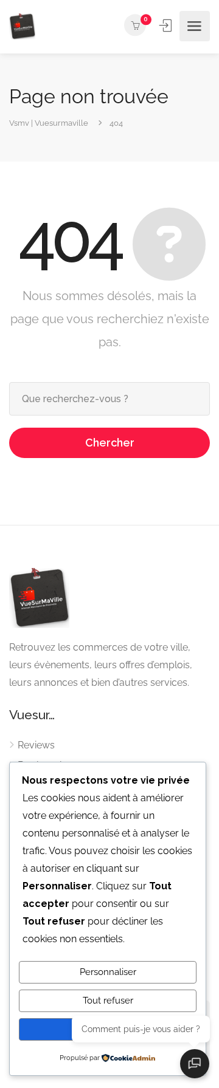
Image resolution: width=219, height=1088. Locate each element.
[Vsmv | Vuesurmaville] (22, 26)
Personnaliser (108, 972)
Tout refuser (108, 1000)
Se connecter (166, 25)
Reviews (36, 745)
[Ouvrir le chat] (194, 1063)
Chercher (109, 442)
